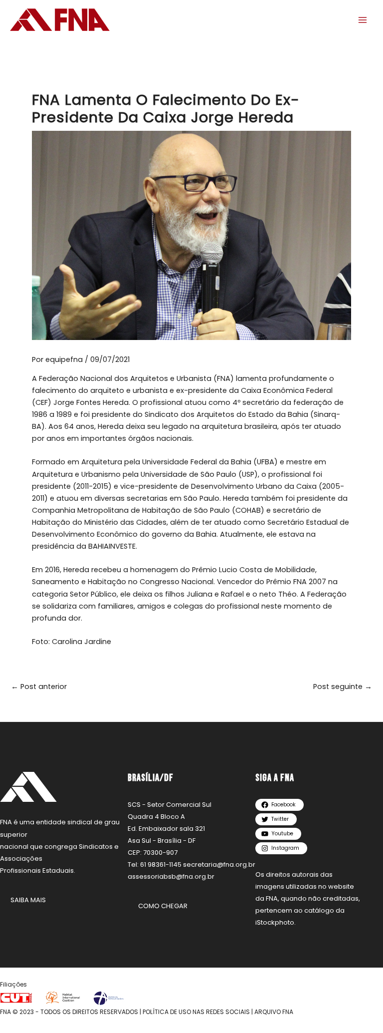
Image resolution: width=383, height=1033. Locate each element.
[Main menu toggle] (362, 19)
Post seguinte (342, 686)
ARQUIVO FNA (273, 1012)
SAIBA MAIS (28, 900)
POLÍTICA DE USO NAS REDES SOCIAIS (196, 1012)
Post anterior (39, 686)
